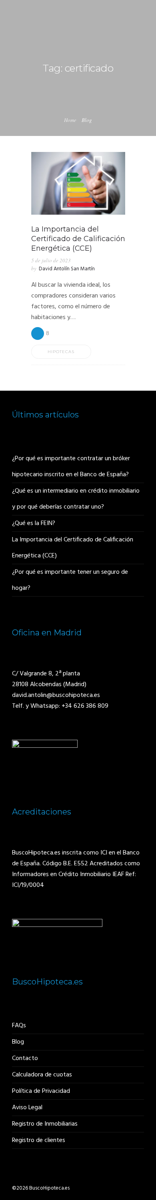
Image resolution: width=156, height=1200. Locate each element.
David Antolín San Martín (67, 269)
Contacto (25, 1058)
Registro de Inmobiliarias (45, 1124)
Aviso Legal (27, 1107)
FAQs (19, 1025)
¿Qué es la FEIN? (33, 523)
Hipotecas (61, 351)
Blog (18, 1042)
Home (70, 120)
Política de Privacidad (41, 1091)
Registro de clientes (38, 1140)
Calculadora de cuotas (42, 1075)
